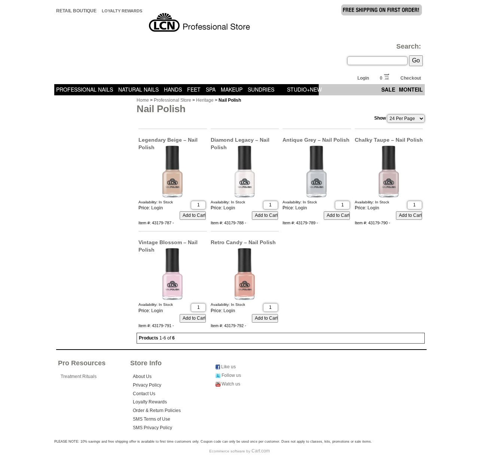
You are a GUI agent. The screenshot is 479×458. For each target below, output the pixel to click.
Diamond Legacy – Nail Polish (240, 140)
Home (143, 100)
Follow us (230, 375)
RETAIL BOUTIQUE (76, 10)
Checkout (410, 78)
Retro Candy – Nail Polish (243, 242)
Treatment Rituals (79, 376)
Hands (173, 89)
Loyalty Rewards (122, 11)
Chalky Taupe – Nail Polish (389, 140)
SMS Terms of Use (151, 419)
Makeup (231, 89)
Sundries (261, 89)
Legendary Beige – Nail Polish (168, 140)
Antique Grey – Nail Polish (316, 140)
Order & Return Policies (157, 410)
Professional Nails (84, 89)
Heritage (205, 100)
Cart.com (260, 451)
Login (363, 78)
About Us (142, 376)
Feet (194, 89)
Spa (211, 89)
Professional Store (172, 100)
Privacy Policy (147, 385)
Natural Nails (138, 89)
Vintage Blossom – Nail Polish (168, 242)
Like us (228, 366)
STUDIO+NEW (304, 89)
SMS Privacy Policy (152, 427)
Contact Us (144, 393)
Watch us (230, 384)
